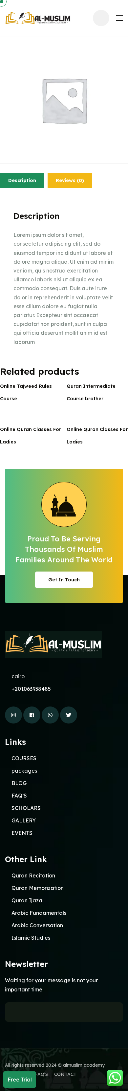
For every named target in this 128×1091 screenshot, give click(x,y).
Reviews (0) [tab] (70, 180)
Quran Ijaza (26, 900)
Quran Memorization (37, 888)
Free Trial (20, 1079)
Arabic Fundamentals (38, 913)
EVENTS (21, 833)
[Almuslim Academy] (38, 18)
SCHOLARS (26, 808)
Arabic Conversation (37, 925)
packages (24, 770)
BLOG (19, 783)
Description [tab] (22, 180)
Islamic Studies (30, 937)
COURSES (23, 758)
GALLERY (23, 820)
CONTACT (65, 1074)
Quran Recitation (33, 875)
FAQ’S (19, 795)
